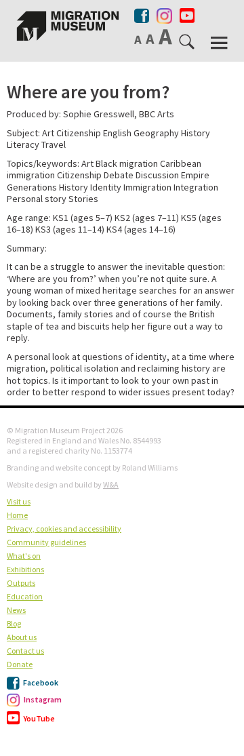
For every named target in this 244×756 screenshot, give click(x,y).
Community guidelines (46, 542)
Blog (14, 623)
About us (22, 637)
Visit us (18, 501)
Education (25, 596)
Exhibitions (25, 569)
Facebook (40, 682)
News (16, 610)
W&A (111, 484)
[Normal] (139, 39)
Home (17, 515)
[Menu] (220, 43)
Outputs (21, 583)
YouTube (39, 718)
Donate (20, 664)
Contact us (25, 650)
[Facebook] (142, 15)
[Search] (187, 44)
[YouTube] (187, 15)
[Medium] (151, 39)
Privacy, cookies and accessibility (64, 528)
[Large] (166, 36)
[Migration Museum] (68, 26)
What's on (24, 556)
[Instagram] (164, 13)
